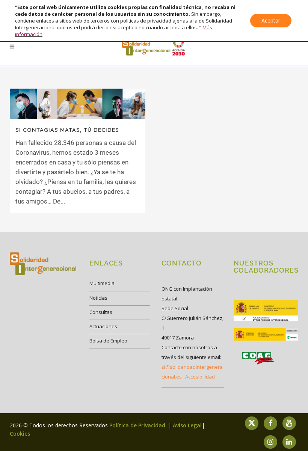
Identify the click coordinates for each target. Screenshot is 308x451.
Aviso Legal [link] (187, 425)
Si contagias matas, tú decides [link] (67, 129)
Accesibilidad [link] (200, 376)
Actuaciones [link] (103, 326)
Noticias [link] (98, 297)
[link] (154, 46)
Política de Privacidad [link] (138, 425)
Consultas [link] (100, 312)
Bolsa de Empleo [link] (108, 340)
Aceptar (270, 20)
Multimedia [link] (102, 283)
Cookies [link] (20, 433)
